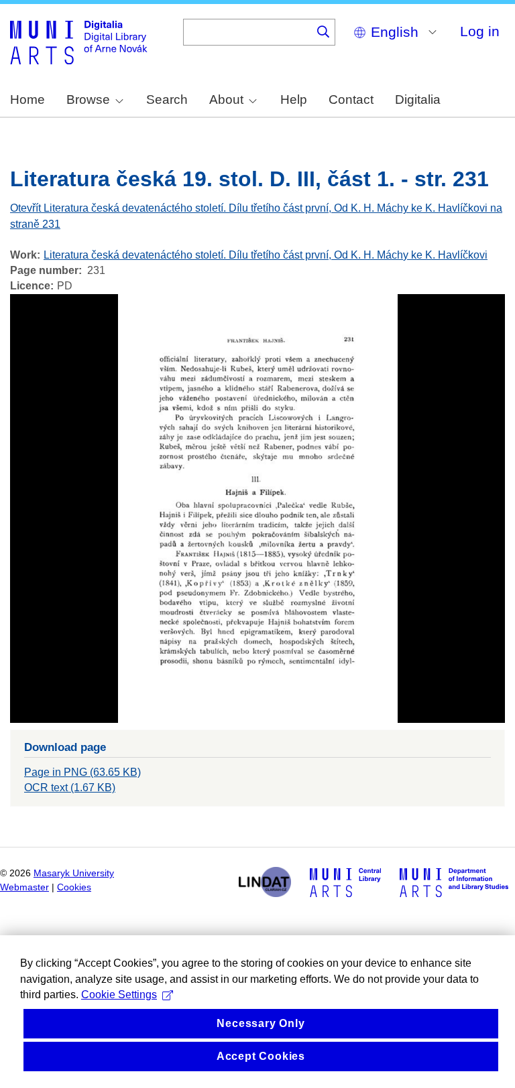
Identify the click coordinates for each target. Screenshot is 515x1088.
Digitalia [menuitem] (418, 99)
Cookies (74, 887)
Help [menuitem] (293, 99)
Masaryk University (74, 873)
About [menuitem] (226, 99)
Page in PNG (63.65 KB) (82, 772)
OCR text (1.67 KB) (69, 787)
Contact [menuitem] (351, 99)
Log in (480, 31)
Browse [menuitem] (88, 99)
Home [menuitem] (27, 99)
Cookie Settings (119, 994)
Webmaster (24, 887)
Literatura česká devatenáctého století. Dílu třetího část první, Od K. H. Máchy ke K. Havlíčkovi (266, 255)
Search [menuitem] (167, 99)
